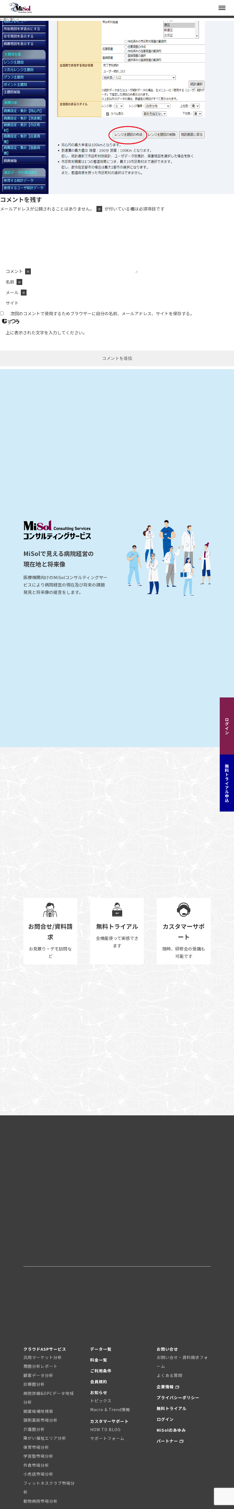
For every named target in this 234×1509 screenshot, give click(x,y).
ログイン (227, 726)
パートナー (167, 1441)
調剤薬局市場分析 (40, 1420)
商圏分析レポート (40, 1366)
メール (15, 292)
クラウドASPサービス (44, 1349)
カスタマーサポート (109, 1421)
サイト (12, 303)
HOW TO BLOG (105, 1429)
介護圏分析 (34, 1429)
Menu (219, 3)
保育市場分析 (36, 1447)
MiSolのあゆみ (171, 1430)
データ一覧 (101, 1349)
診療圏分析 (34, 1384)
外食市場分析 (36, 1465)
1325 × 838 (46, 16)
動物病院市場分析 (40, 1501)
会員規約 (98, 1381)
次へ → (14, 19)
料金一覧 (98, 1360)
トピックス (101, 1400)
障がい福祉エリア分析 (44, 1438)
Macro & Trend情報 (110, 1409)
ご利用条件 (101, 1371)
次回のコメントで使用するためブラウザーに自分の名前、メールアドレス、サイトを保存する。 (102, 313)
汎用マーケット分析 (42, 1357)
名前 (13, 282)
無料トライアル (172, 1408)
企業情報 (165, 1386)
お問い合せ (167, 1349)
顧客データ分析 (38, 1375)
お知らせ (98, 1392)
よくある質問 (169, 1375)
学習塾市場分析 (38, 1456)
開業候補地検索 (38, 1411)
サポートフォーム (107, 1438)
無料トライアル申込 (227, 783)
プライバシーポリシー (178, 1397)
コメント (18, 271)
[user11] (117, 193)
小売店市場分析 (38, 1474)
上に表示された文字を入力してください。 (46, 332)
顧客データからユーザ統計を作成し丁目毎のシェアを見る (95, 16)
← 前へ (4, 19)
